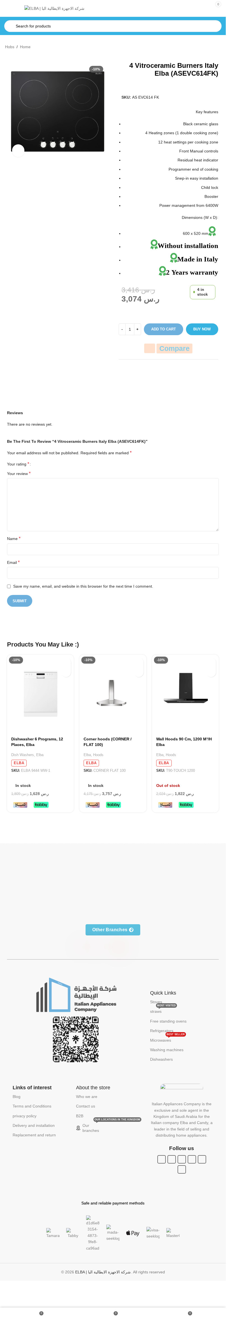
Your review (19, 473)
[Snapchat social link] (202, 1159)
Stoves (156, 1002)
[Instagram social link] (182, 1159)
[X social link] (171, 1159)
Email (13, 562)
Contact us (85, 1106)
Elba (39, 755)
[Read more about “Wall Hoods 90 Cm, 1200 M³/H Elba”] (211, 662)
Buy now (202, 329)
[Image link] (76, 994)
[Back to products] (211, 47)
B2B (79, 1116)
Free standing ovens (168, 1021)
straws (163, 1010)
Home (25, 47)
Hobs (9, 47)
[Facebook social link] (161, 1159)
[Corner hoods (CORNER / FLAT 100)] (112, 694)
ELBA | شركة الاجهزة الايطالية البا (103, 1272)
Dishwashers (161, 1059)
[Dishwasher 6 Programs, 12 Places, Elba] (40, 694)
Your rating (18, 464)
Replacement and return (34, 1135)
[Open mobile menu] (13, 8)
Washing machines (166, 1050)
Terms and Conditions (32, 1106)
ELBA (19, 763)
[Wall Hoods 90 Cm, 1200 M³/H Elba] (185, 694)
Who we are (86, 1096)
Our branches (110, 1127)
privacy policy (24, 1116)
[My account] (195, 8)
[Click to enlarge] (18, 150)
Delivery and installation (34, 1125)
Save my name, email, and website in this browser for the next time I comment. (83, 586)
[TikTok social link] (182, 1169)
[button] (66, 662)
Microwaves (167, 1038)
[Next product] (217, 47)
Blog (16, 1096)
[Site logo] (54, 8)
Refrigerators (161, 1030)
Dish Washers (22, 755)
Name (13, 538)
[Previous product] (204, 47)
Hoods (98, 755)
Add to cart (163, 329)
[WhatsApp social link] (192, 1159)
